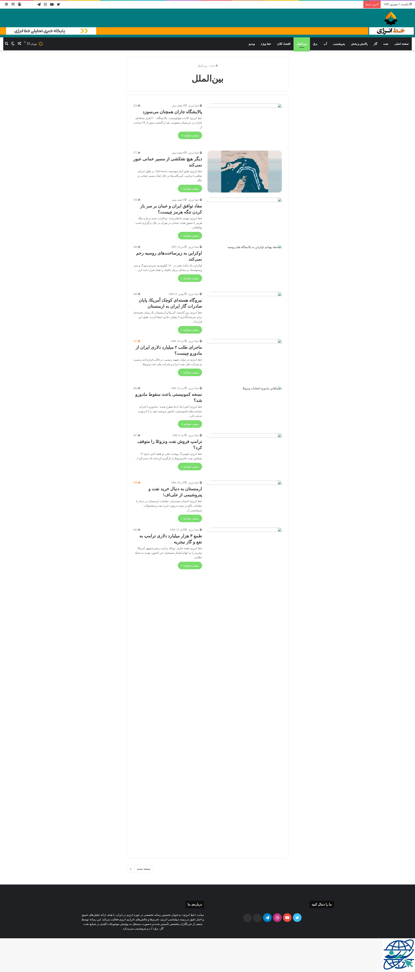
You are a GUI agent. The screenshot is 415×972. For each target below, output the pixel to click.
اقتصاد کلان (283, 43)
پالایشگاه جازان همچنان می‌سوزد (172, 111)
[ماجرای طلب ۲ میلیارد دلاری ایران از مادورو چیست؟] (245, 360)
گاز (375, 43)
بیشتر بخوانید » (190, 135)
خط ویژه (266, 43)
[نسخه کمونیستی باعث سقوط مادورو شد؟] (245, 407)
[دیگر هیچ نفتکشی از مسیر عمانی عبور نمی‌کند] (245, 171)
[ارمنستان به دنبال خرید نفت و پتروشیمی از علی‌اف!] (245, 501)
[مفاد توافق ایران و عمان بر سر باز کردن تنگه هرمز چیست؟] (245, 219)
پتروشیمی (339, 43)
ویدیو (252, 43)
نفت (385, 43)
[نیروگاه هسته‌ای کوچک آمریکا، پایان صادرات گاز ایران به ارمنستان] (245, 313)
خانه (212, 65)
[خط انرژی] (207, 23)
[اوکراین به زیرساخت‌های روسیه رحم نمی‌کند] (245, 266)
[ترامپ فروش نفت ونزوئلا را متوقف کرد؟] (245, 454)
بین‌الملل (302, 43)
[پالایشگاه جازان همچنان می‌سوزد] (245, 124)
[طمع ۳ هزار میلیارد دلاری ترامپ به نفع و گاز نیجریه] (245, 690)
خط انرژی (193, 105)
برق (315, 43)
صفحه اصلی (401, 43)
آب (325, 43)
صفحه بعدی (143, 868)
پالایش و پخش (359, 43)
